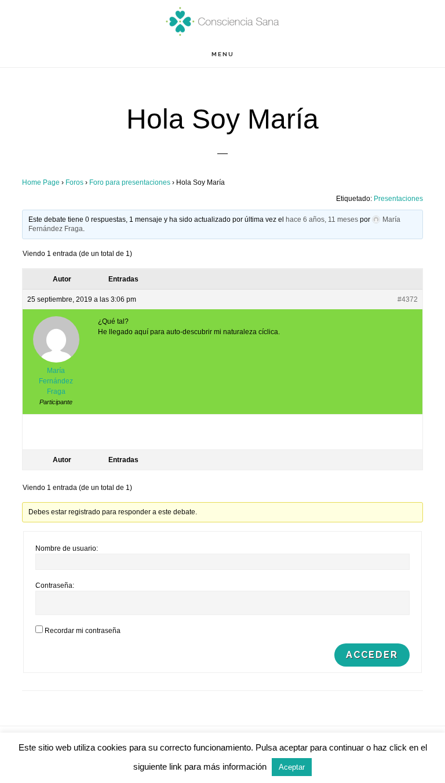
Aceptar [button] (292, 767)
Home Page (41, 182)
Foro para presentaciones (129, 182)
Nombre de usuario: (66, 548)
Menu (222, 54)
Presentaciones (398, 199)
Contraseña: (54, 585)
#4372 (407, 299)
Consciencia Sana (222, 20)
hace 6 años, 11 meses (322, 219)
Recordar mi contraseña (83, 631)
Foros (74, 182)
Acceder (372, 654)
